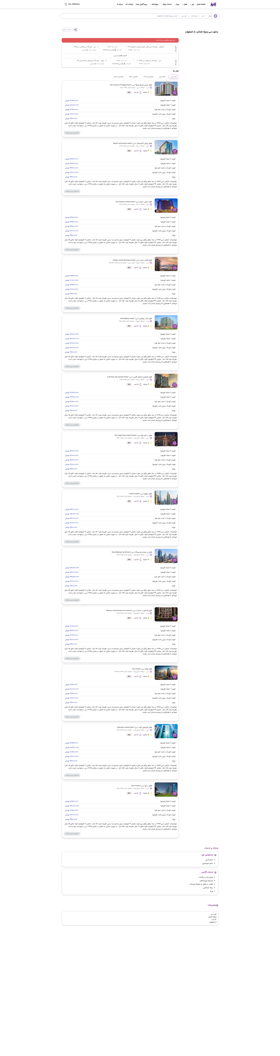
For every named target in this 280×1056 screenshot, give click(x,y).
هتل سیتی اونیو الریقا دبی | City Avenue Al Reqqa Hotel (131, 85)
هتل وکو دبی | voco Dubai (142, 669)
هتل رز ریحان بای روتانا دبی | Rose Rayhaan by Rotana (132, 552)
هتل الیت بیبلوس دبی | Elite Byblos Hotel (136, 318)
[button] (72, 133)
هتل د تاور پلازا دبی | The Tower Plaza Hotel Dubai (133, 435)
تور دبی (184, 16)
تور (203, 16)
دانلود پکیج (67, 29)
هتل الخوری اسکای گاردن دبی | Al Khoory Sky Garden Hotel (129, 377)
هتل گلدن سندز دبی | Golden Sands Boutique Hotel (132, 260)
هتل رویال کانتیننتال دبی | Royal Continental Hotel (132, 143)
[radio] (178, 75)
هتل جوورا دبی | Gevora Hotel (141, 493)
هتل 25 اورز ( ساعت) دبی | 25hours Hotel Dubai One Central (129, 610)
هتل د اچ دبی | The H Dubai (141, 785)
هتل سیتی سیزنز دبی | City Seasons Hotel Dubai (133, 201)
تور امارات (194, 16)
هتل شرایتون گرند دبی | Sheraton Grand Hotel (134, 727)
